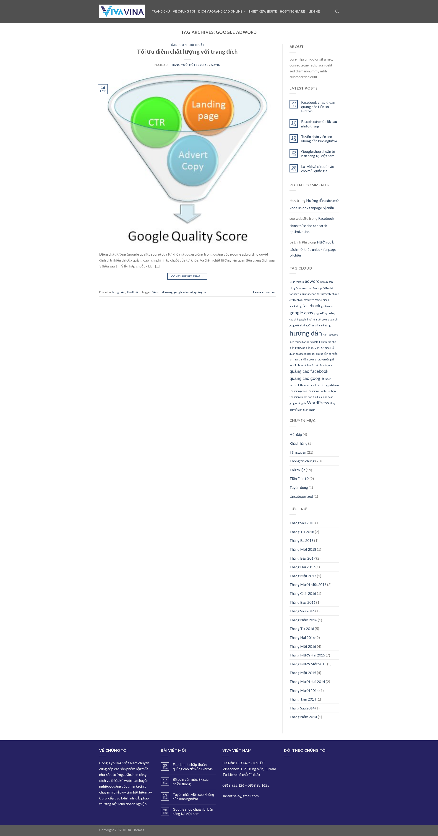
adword (312, 281)
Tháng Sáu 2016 (302, 611)
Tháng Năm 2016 (303, 620)
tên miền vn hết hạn (300, 396)
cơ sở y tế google (313, 299)
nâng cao (328, 365)
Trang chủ (161, 11)
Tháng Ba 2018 (301, 540)
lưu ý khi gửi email (320, 347)
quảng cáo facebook (308, 371)
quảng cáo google (306, 378)
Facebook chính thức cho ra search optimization (311, 224)
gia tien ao (327, 306)
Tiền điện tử (299, 478)
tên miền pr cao (298, 390)
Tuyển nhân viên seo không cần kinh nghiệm (319, 138)
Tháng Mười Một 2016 (307, 584)
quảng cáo (200, 292)
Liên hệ (314, 11)
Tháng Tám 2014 (302, 699)
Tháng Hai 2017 (302, 567)
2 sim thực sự (296, 281)
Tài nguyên (178, 44)
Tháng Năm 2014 (303, 716)
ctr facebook (296, 299)
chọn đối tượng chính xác (324, 293)
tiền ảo (320, 385)
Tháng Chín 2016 (302, 593)
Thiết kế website (262, 11)
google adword (183, 292)
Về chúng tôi (184, 11)
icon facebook (330, 334)
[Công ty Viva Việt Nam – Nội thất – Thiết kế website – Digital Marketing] (122, 12)
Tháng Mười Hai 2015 (307, 655)
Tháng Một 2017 (302, 576)
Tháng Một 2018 (302, 549)
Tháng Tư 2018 (301, 531)
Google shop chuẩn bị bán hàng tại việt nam (318, 153)
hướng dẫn (305, 333)
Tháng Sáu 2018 (302, 523)
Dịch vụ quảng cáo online (220, 11)
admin (215, 64)
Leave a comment (264, 292)
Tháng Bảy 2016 (302, 602)
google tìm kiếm (298, 325)
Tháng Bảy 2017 (302, 558)
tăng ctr (301, 403)
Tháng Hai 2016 (302, 637)
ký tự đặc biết (302, 347)
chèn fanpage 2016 (317, 288)
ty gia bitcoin (332, 385)
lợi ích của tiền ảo (321, 353)
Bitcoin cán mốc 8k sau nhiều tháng (319, 123)
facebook (311, 305)
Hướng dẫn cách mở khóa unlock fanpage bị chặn (314, 204)
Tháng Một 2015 (302, 672)
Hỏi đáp (295, 434)
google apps (301, 312)
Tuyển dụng (298, 487)
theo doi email (308, 385)
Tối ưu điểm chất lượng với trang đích (187, 51)
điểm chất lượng (162, 292)
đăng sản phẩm (306, 409)
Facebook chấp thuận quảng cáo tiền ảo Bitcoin (318, 106)
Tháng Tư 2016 (301, 628)
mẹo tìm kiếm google (305, 359)
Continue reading (187, 276)
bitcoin (324, 281)
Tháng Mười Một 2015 (307, 664)
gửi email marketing (319, 325)
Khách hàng (298, 443)
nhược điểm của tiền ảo (309, 365)
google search (330, 319)
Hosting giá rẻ (292, 11)
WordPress (318, 402)
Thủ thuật (196, 44)
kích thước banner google (303, 341)
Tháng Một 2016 (302, 646)
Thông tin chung (302, 461)
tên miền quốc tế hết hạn (322, 390)
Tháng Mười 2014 (304, 690)
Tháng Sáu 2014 (302, 708)
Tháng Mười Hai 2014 (307, 681)
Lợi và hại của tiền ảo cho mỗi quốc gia (317, 168)
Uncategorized (301, 496)
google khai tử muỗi (310, 319)
